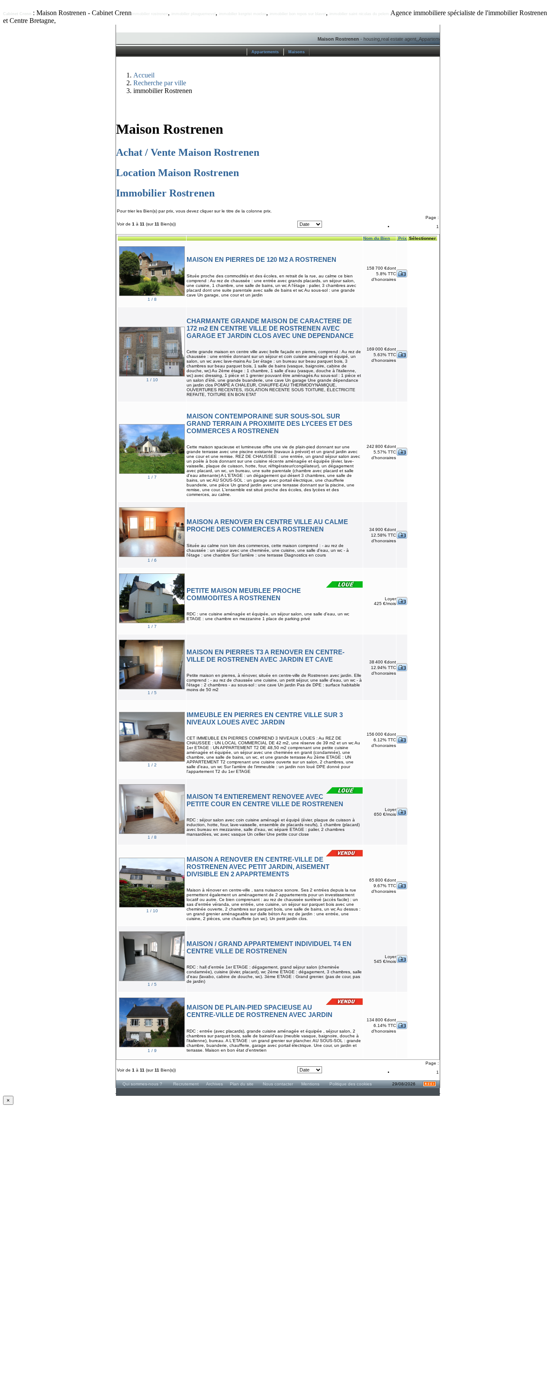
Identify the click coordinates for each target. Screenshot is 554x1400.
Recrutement (186, 1083)
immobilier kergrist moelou (242, 14)
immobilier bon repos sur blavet (298, 14)
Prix (402, 238)
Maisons (296, 52)
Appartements (265, 52)
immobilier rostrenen (150, 14)
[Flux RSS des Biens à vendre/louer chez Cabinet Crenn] (429, 1085)
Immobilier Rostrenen (165, 193)
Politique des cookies (350, 1083)
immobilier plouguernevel (193, 14)
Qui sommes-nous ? (142, 1083)
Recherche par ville (159, 83)
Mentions (310, 1083)
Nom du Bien (376, 238)
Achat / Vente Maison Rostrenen (187, 152)
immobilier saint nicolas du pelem (359, 14)
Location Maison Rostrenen (177, 172)
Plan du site (242, 1083)
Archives (214, 1083)
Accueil (144, 75)
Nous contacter (278, 1083)
